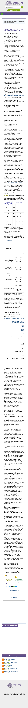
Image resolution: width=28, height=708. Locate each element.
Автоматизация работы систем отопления (14, 95)
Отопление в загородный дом (11, 662)
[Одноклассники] (8, 586)
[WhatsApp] (14, 586)
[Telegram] (10, 586)
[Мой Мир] (16, 586)
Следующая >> (17, 594)
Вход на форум (13, 10)
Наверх (10, 594)
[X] (12, 586)
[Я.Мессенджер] (4, 586)
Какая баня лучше (8, 665)
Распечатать (14, 597)
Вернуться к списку (14, 590)
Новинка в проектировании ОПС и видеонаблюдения (12, 672)
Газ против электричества (10, 668)
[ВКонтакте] (6, 586)
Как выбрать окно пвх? (9, 659)
